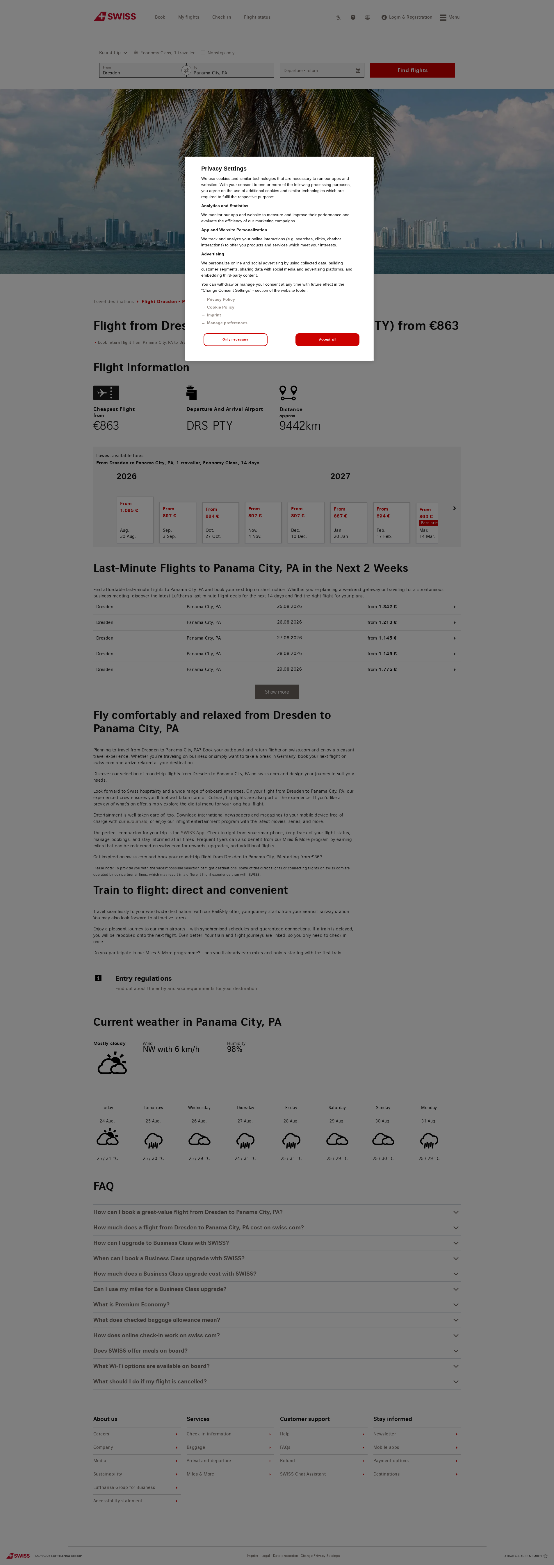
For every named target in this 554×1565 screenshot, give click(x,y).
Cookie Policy (220, 307)
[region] (279, 259)
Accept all (327, 339)
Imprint (214, 315)
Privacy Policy (221, 299)
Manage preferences (227, 322)
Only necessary (235, 339)
